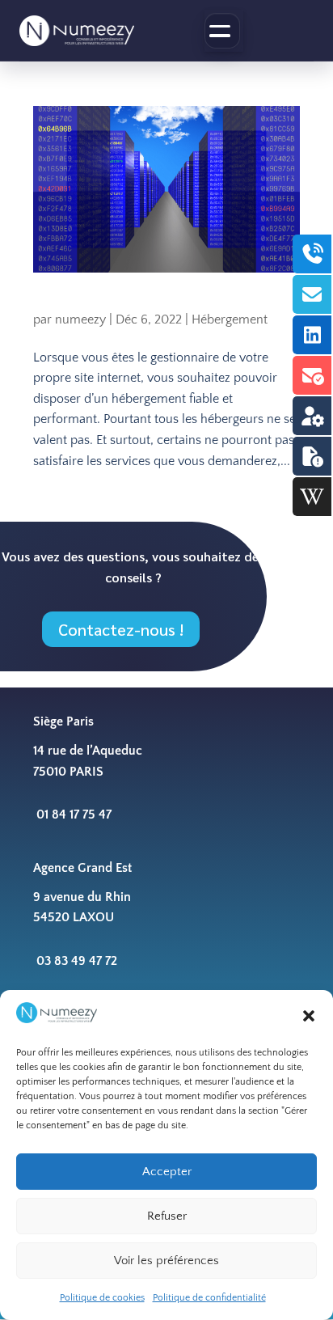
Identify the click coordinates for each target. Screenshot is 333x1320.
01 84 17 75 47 (74, 814)
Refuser (167, 1216)
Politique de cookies (102, 1297)
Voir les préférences (166, 1260)
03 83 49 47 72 (76, 961)
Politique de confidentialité (209, 1297)
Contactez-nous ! (120, 629)
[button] (309, 1016)
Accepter (167, 1171)
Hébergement (230, 319)
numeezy (80, 319)
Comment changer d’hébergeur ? (131, 302)
